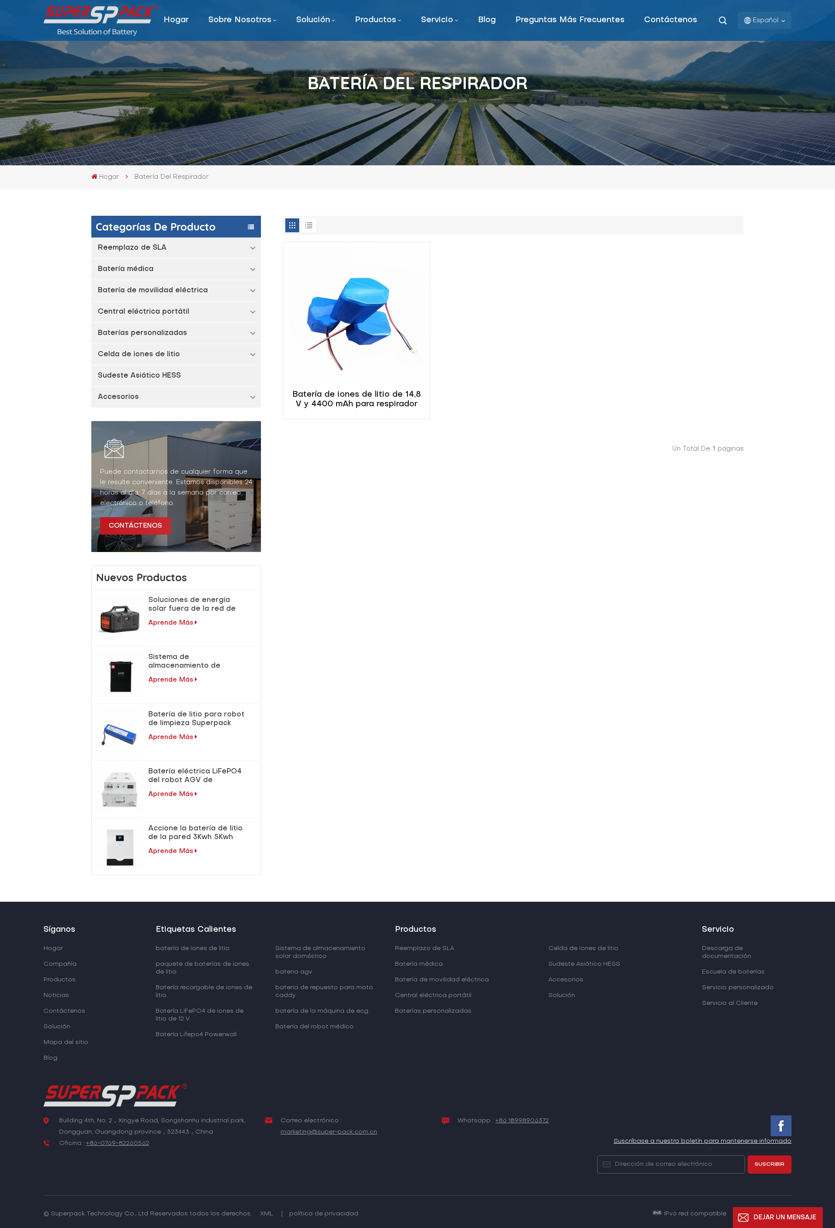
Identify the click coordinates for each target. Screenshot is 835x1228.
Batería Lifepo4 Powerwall (196, 1034)
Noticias (56, 995)
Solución (313, 20)
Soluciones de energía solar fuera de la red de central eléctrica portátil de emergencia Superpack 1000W (196, 605)
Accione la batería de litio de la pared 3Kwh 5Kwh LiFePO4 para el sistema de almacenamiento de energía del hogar (195, 833)
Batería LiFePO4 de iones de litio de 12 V (200, 1015)
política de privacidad (323, 1214)
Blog (487, 20)
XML (266, 1214)
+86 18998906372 (522, 1121)
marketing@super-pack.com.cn (329, 1132)
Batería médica (126, 269)
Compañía (60, 964)
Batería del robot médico (314, 1027)
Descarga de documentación (726, 952)
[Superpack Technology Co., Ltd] (101, 34)
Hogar (176, 20)
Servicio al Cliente (730, 1003)
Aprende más (170, 623)
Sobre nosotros (239, 20)
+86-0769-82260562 (117, 1143)
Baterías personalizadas (142, 333)
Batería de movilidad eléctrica (153, 290)
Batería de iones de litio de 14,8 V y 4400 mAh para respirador (356, 399)
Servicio (437, 20)
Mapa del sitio (65, 1042)
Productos (375, 20)
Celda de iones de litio (139, 354)
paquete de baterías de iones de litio (202, 968)
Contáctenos (670, 20)
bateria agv (293, 972)
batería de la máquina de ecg (321, 1011)
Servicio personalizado (738, 987)
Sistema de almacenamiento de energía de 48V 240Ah (189, 662)
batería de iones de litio (193, 948)
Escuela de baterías (733, 972)
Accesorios (118, 397)
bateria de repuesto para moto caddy (324, 991)
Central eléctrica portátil (143, 311)
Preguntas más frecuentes (570, 20)
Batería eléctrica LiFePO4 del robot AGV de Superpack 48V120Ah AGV (197, 776)
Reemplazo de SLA (132, 247)
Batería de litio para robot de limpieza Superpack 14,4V (196, 719)
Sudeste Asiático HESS (139, 375)
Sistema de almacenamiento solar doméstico (320, 952)
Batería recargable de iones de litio (204, 991)
